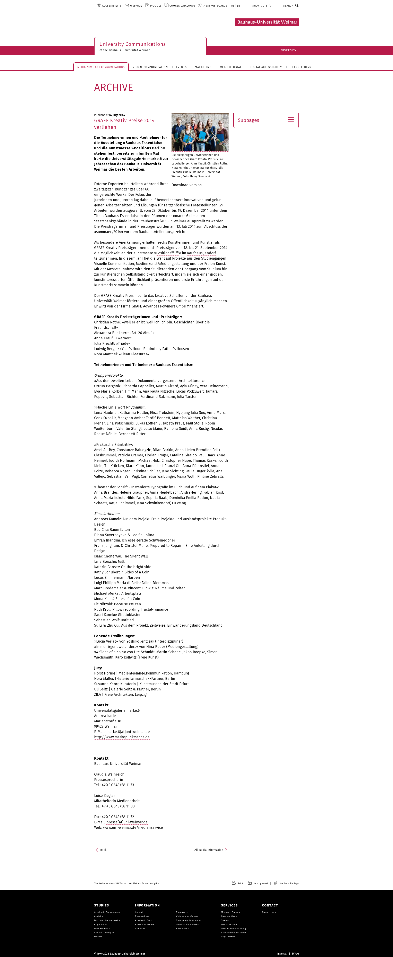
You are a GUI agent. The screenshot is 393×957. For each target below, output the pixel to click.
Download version (187, 185)
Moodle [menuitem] (155, 5)
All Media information (208, 850)
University (288, 50)
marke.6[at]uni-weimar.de (128, 732)
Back (103, 850)
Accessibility (111, 5)
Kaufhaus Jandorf (201, 253)
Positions (167, 253)
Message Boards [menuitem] (215, 5)
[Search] (297, 5)
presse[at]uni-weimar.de (127, 822)
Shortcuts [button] (260, 5)
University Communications (132, 44)
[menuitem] (109, 5)
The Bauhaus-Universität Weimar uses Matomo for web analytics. (126, 883)
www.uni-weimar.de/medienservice (133, 827)
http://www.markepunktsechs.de (122, 737)
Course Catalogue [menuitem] (182, 5)
